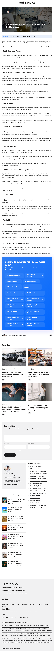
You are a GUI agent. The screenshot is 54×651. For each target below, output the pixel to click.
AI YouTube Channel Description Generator (16, 635)
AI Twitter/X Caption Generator (32, 628)
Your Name (6, 443)
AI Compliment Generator (36, 469)
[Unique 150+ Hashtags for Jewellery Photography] (4, 564)
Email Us (37, 611)
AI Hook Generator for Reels (12, 642)
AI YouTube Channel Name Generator (35, 635)
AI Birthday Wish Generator (25, 642)
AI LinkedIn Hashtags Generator (38, 488)
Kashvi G (12, 507)
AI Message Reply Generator (31, 638)
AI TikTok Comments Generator (21, 637)
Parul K (11, 534)
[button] (2, 2)
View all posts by (10, 484)
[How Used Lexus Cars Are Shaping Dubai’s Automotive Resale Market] (14, 357)
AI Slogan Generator (35, 498)
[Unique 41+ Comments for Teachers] (4, 546)
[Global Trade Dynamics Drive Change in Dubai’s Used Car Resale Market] (40, 357)
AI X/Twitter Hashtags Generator (38, 507)
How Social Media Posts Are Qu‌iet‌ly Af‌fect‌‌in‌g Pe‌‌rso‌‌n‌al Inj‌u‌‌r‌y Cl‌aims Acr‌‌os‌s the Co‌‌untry (14, 409)
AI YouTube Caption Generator (34, 633)
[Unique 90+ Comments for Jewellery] (4, 519)
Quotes (32, 604)
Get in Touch (24, 617)
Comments (4, 602)
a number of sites (10, 229)
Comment (6, 433)
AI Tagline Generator (35, 500)
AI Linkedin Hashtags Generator (27, 630)
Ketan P (11, 525)
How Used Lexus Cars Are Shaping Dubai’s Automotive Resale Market (12, 374)
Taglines (4, 606)
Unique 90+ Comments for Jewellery (15, 519)
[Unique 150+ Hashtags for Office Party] (4, 555)
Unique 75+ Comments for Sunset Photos (15, 528)
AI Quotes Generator (35, 495)
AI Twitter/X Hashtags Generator (23, 632)
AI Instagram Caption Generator (38, 478)
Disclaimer (5, 617)
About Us (21, 611)
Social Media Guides (22, 604)
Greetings (39, 604)
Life (7, 36)
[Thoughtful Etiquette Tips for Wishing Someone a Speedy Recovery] (40, 392)
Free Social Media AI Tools (9, 611)
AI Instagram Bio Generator (37, 476)
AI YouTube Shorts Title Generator (16, 638)
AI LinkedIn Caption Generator (38, 486)
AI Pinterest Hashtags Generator (38, 493)
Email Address (31, 443)
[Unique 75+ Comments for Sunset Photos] (4, 528)
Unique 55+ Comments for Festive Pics (15, 537)
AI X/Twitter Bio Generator (36, 503)
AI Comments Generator (36, 466)
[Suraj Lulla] (7, 468)
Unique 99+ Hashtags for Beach (15, 510)
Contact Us (29, 611)
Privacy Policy (14, 617)
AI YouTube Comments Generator (19, 633)
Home (4, 36)
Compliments (28, 602)
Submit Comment (10, 455)
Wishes (46, 604)
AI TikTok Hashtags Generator (35, 637)
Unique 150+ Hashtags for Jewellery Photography (15, 564)
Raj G (11, 498)
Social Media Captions (15, 602)
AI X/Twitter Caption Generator (38, 505)
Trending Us (8, 648)
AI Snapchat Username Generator (22, 640)
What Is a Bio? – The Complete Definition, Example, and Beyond (16, 501)
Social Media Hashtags (8, 604)
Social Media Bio (38, 602)
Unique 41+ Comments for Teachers (15, 546)
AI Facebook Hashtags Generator (38, 473)
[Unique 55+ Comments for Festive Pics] (4, 537)
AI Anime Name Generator (36, 640)
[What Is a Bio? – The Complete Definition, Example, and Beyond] (4, 500)
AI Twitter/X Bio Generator (37, 627)
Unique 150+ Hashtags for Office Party (15, 555)
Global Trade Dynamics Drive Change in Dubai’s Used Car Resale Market (39, 374)
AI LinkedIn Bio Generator (36, 483)
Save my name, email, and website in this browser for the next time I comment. (23, 451)
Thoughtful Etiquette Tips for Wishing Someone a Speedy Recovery (39, 408)
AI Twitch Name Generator (44, 638)
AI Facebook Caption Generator (38, 471)
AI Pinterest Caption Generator (38, 490)
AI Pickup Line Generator (38, 642)
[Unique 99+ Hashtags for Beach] (4, 510)
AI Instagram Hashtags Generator (38, 481)
